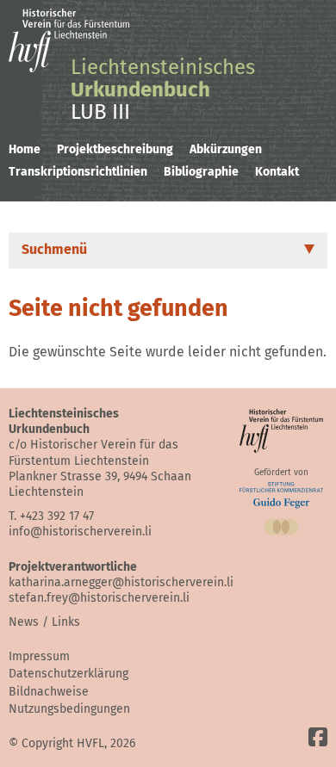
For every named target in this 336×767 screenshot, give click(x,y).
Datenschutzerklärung (68, 673)
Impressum (39, 656)
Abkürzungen (226, 149)
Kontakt (277, 171)
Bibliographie (201, 171)
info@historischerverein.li (80, 531)
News (24, 622)
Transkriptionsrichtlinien (78, 171)
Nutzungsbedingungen (69, 709)
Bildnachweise (49, 691)
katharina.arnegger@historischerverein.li (121, 582)
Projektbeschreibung (115, 149)
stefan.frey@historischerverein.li (99, 598)
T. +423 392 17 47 (51, 516)
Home (24, 149)
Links (66, 622)
